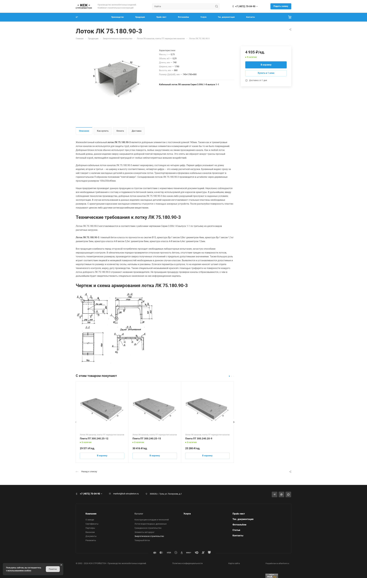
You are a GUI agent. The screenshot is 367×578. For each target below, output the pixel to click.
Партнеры (90, 528)
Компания (90, 513)
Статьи (236, 530)
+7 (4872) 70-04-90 (245, 6)
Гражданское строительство (148, 528)
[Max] (288, 494)
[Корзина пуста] (289, 17)
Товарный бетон (142, 540)
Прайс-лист (239, 513)
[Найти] (217, 6)
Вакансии (90, 532)
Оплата (120, 131)
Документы (91, 536)
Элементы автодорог (144, 532)
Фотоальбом (239, 524)
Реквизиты (90, 540)
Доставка (136, 131)
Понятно (53, 569)
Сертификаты (91, 524)
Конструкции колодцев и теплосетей (151, 520)
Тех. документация (243, 519)
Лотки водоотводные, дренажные (150, 524)
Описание (84, 131)
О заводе (89, 520)
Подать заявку (280, 6)
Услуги (187, 513)
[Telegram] (274, 494)
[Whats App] (281, 494)
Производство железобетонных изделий (127, 563)
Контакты (238, 535)
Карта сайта (234, 563)
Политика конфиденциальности (187, 563)
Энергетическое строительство (149, 536)
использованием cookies (19, 570)
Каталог (138, 513)
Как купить (102, 131)
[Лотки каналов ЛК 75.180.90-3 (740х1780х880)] (117, 78)
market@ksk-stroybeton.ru (126, 493)
